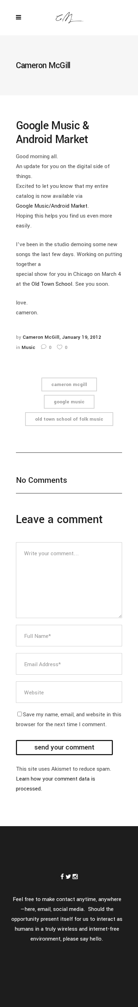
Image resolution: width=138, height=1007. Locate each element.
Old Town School (51, 284)
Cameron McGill (41, 337)
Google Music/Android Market (51, 206)
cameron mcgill (69, 384)
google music (69, 401)
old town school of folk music (69, 419)
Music (28, 347)
